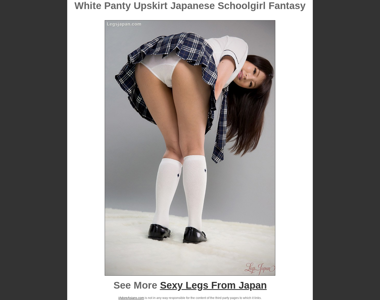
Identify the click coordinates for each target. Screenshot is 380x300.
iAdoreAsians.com (131, 298)
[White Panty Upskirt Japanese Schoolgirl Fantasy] (190, 274)
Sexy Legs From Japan (213, 285)
